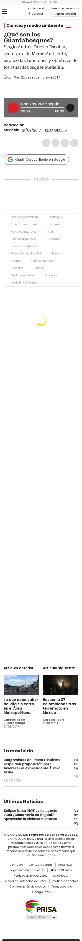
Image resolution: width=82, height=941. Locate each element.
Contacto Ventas (41, 865)
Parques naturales (23, 231)
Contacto (16, 865)
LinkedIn (65, 143)
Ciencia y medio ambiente (34, 25)
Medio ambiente (22, 275)
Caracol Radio (15, 11)
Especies (17, 268)
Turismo (57, 253)
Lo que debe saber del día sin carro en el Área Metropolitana (21, 706)
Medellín (11, 130)
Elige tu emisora (65, 14)
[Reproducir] (13, 107)
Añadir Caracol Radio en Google (40, 159)
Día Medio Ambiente (25, 217)
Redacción (14, 125)
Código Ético (41, 892)
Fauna (15, 261)
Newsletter (65, 865)
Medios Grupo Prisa (41, 917)
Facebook (46, 143)
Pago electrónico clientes (27, 870)
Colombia (54, 239)
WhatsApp (74, 143)
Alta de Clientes (61, 870)
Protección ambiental (26, 253)
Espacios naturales (24, 246)
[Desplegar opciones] (70, 108)
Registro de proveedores (30, 876)
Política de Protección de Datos (25, 881)
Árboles (54, 224)
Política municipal (43, 261)
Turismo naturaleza (24, 224)
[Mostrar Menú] (4, 11)
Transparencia (61, 886)
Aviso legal (60, 876)
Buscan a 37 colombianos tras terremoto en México (59, 706)
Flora (50, 231)
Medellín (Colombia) (25, 282)
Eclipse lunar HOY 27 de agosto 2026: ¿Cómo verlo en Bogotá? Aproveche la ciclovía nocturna (30, 815)
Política (39, 268)
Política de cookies (65, 881)
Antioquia (56, 217)
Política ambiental (23, 239)
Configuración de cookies (28, 886)
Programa (36, 13)
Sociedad (51, 275)
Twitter (55, 143)
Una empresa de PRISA (41, 906)
